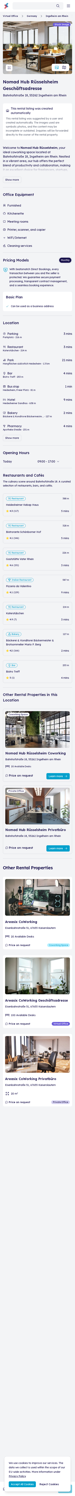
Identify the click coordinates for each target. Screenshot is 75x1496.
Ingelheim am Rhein (57, 16)
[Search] (58, 6)
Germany (32, 16)
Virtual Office (10, 16)
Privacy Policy (17, 1476)
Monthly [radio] (65, 260)
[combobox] (38, 6)
